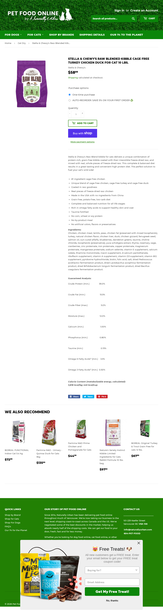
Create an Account (144, 10)
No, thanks (112, 600)
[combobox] (111, 570)
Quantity (73, 108)
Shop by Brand (13, 515)
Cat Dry (22, 43)
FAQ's (8, 526)
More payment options (83, 141)
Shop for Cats (12, 518)
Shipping (73, 77)
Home (8, 43)
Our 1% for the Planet (16, 530)
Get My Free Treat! (112, 591)
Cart (151, 18)
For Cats (34, 34)
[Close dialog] (139, 543)
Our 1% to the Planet (126, 34)
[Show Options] (136, 570)
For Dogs (12, 34)
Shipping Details (92, 34)
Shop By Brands (61, 34)
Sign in (119, 10)
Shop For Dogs (12, 522)
